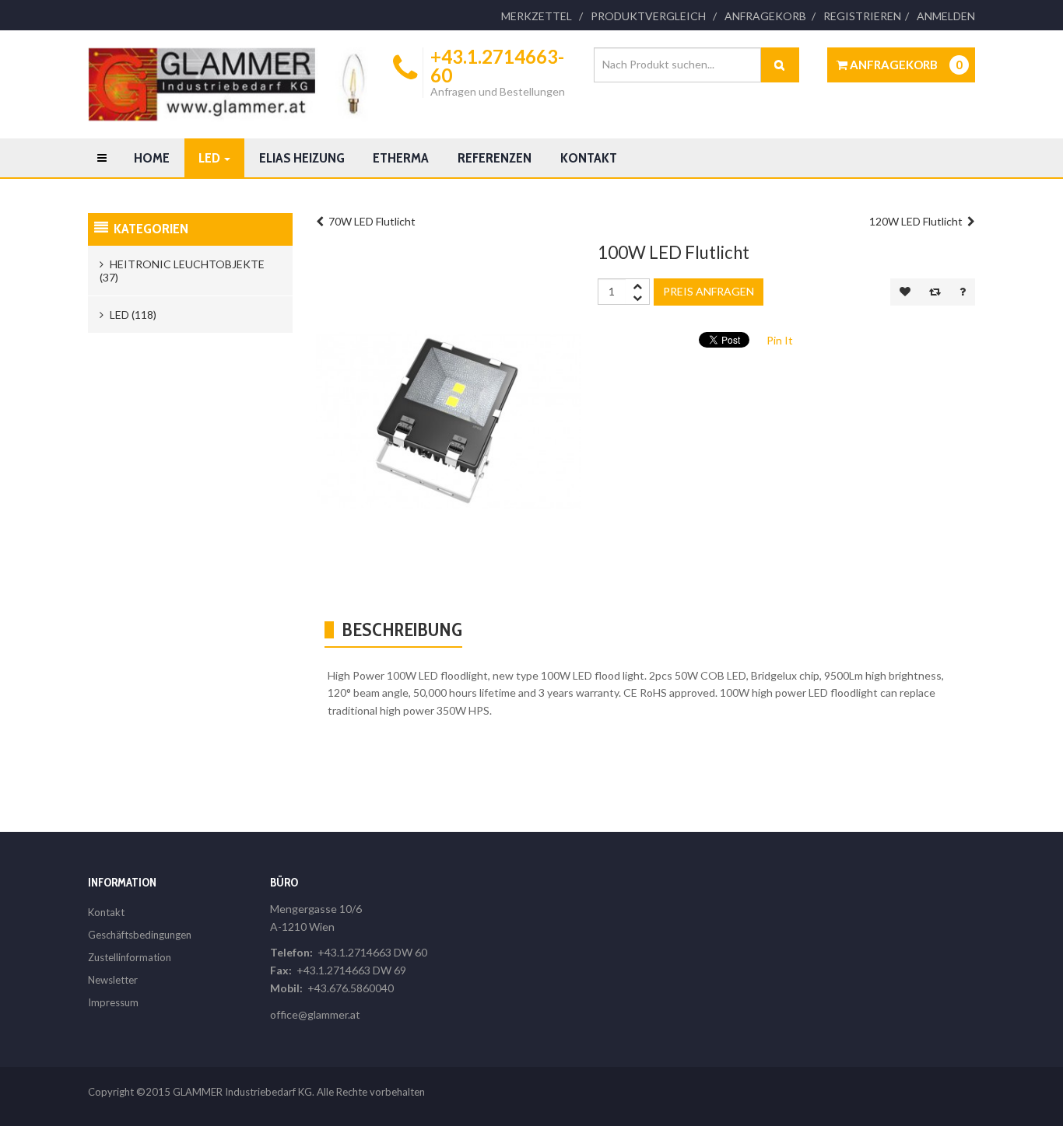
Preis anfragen (708, 291)
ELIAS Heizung (302, 157)
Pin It (780, 340)
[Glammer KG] (228, 84)
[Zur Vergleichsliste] (935, 292)
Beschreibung (402, 629)
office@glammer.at (315, 1014)
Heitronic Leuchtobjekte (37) (182, 270)
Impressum (113, 1002)
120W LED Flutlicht (918, 221)
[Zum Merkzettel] (905, 292)
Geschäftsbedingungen (139, 934)
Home (152, 157)
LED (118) (131, 314)
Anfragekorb (765, 16)
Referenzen (495, 157)
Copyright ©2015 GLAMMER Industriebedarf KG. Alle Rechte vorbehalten (256, 1092)
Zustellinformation (129, 957)
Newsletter (113, 980)
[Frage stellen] (962, 292)
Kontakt (588, 157)
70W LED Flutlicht (370, 221)
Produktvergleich (648, 16)
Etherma (401, 157)
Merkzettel (536, 16)
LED (210, 157)
